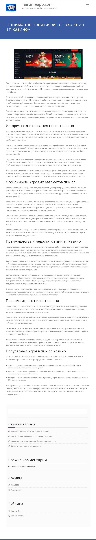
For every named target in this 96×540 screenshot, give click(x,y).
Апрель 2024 (16, 490)
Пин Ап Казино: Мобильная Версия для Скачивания (32, 436)
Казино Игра (16, 511)
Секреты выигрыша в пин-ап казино (26, 446)
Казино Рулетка (17, 516)
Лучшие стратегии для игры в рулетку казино (29, 431)
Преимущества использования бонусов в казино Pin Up (33, 441)
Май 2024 (15, 485)
